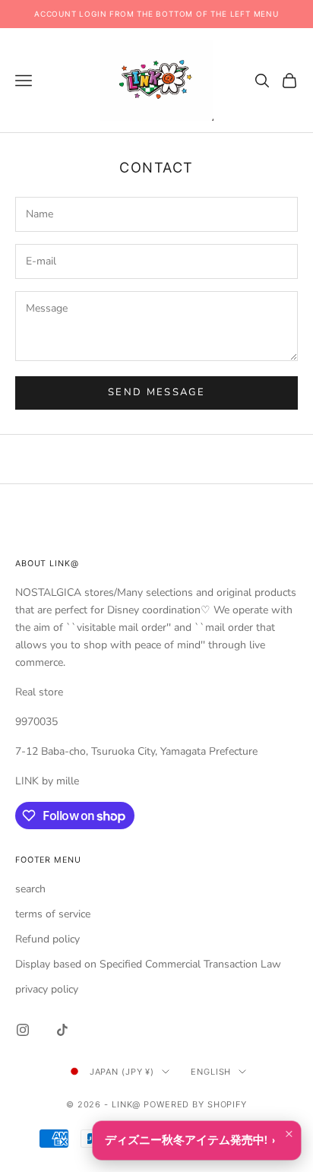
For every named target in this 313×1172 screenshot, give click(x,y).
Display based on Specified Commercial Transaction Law (148, 964)
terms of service (52, 914)
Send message (156, 392)
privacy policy (46, 989)
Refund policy (47, 939)
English (211, 1071)
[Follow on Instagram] (22, 1029)
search (30, 889)
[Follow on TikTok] (62, 1029)
